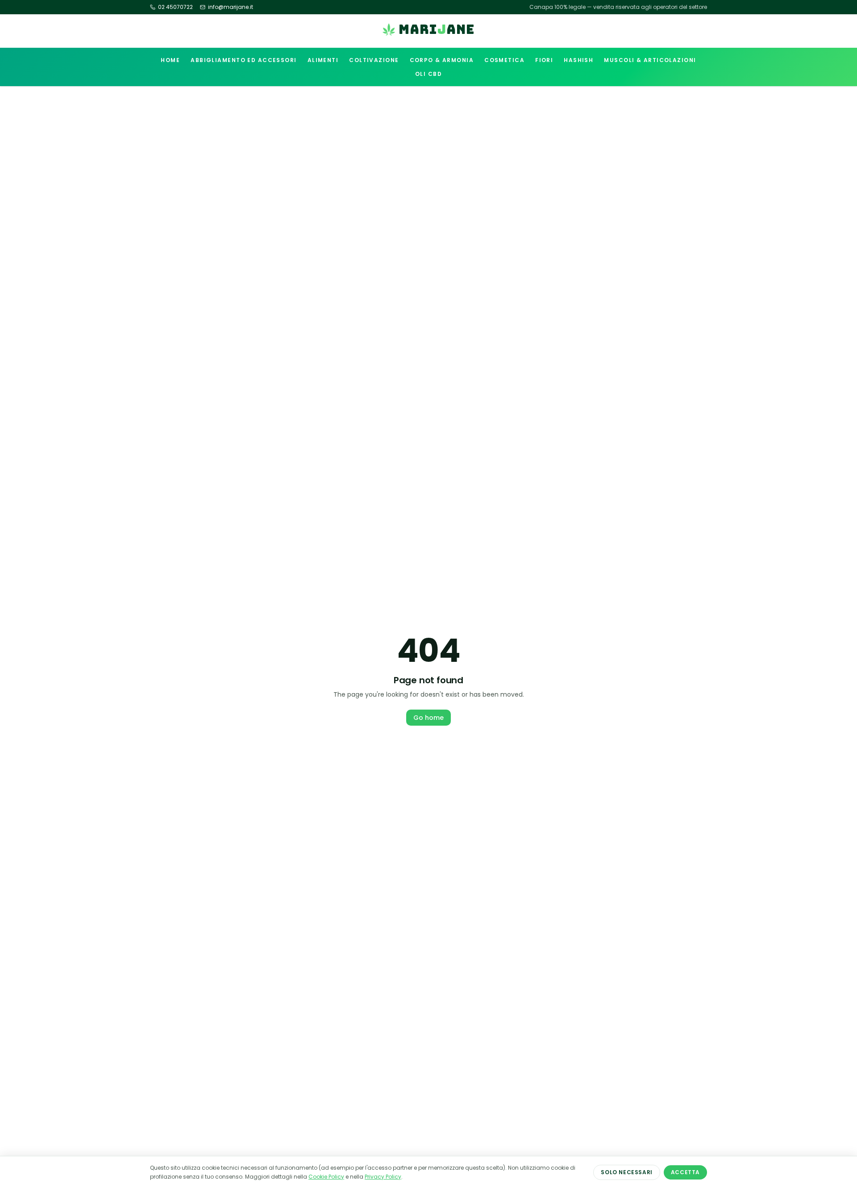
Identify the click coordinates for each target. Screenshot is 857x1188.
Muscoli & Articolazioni (650, 60)
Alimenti (323, 60)
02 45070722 (175, 7)
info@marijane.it (230, 7)
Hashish (578, 60)
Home (170, 60)
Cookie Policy (326, 1176)
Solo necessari (626, 1172)
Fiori (544, 60)
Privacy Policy (383, 1176)
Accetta (685, 1172)
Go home (428, 717)
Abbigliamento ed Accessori (243, 60)
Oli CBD (428, 74)
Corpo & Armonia (442, 60)
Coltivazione (374, 60)
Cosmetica (504, 60)
